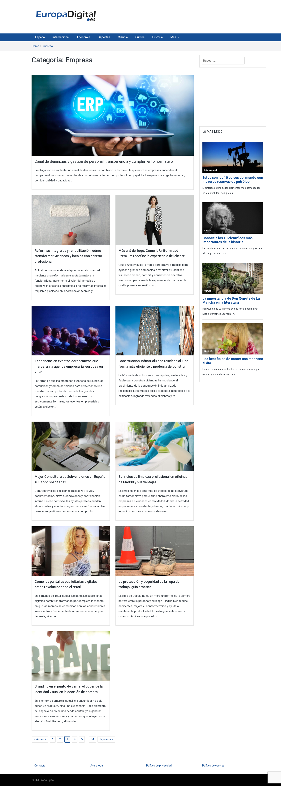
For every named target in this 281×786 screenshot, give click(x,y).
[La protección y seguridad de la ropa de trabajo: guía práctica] (154, 551)
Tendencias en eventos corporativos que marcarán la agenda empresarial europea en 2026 (69, 366)
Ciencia (123, 37)
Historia (157, 37)
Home (35, 46)
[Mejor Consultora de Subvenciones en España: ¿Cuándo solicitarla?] (71, 446)
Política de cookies (213, 765)
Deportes (104, 37)
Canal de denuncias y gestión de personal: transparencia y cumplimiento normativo (104, 161)
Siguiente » (106, 739)
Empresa (47, 46)
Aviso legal (96, 765)
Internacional (60, 37)
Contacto (39, 765)
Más (173, 37)
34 (92, 739)
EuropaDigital (46, 780)
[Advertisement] (175, 15)
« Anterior (40, 739)
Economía (83, 37)
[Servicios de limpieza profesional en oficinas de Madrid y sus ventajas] (154, 446)
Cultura (140, 37)
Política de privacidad (159, 765)
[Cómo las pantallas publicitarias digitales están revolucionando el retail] (71, 551)
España (40, 37)
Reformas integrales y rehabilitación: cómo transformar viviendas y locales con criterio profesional (68, 256)
